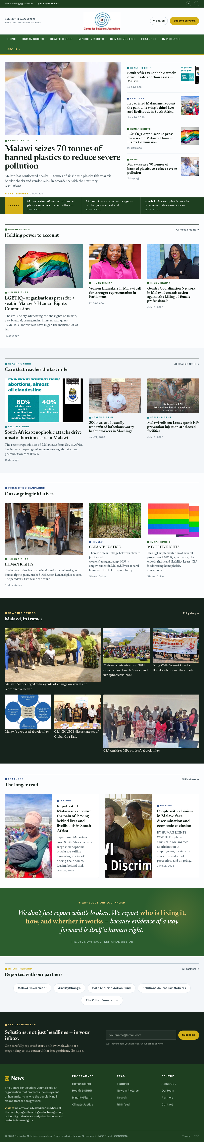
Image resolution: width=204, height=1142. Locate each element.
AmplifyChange (69, 988)
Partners (167, 1097)
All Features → (190, 779)
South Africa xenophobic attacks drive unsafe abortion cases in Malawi (151, 77)
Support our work (184, 20)
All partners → (190, 969)
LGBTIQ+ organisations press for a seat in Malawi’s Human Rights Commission (150, 138)
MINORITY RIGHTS (163, 547)
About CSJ (169, 1083)
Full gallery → (191, 613)
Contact (167, 1104)
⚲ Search (159, 20)
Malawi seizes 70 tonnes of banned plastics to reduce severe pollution (62, 158)
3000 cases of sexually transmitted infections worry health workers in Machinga (111, 427)
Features (148, 39)
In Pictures (171, 39)
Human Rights (33, 39)
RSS (196, 1136)
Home (11, 39)
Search (122, 1097)
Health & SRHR (61, 39)
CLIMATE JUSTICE (105, 547)
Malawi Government (32, 988)
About (13, 49)
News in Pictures (128, 1090)
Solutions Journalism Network (164, 988)
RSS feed (123, 1104)
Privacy (186, 1136)
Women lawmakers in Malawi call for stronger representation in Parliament (115, 293)
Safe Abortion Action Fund (111, 988)
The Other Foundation (102, 1000)
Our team (168, 1090)
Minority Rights (91, 39)
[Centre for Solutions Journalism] (102, 21)
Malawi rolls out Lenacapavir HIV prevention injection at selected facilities (173, 427)
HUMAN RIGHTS (19, 565)
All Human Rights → (187, 229)
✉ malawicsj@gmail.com (19, 3)
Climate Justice (122, 39)
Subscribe (188, 1035)
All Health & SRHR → (186, 364)
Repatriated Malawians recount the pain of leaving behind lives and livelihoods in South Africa (151, 108)
